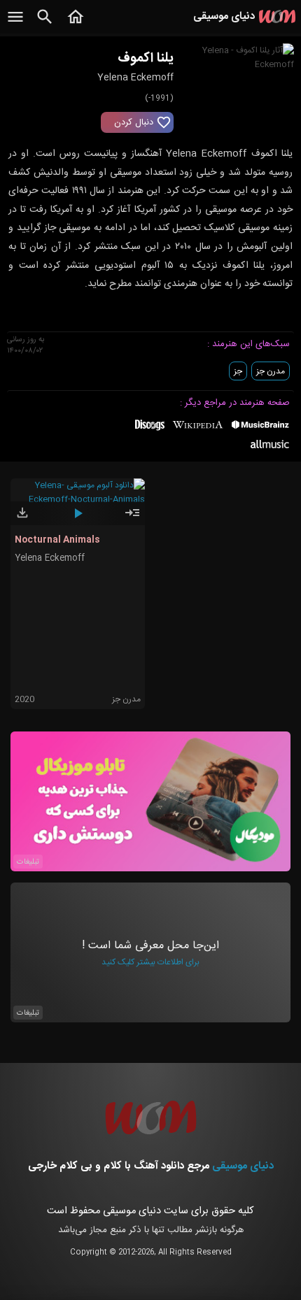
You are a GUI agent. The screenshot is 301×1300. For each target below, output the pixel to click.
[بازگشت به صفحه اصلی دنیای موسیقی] (75, 24)
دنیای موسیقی (243, 1166)
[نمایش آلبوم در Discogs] (150, 430)
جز (238, 371)
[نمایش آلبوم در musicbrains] (261, 427)
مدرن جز (270, 371)
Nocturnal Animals (57, 540)
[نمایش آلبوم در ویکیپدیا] (197, 430)
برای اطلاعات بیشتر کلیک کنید (151, 962)
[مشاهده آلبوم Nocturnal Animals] (132, 519)
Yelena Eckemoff (50, 558)
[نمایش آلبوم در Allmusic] (270, 446)
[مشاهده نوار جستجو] (45, 24)
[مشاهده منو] (15, 24)
